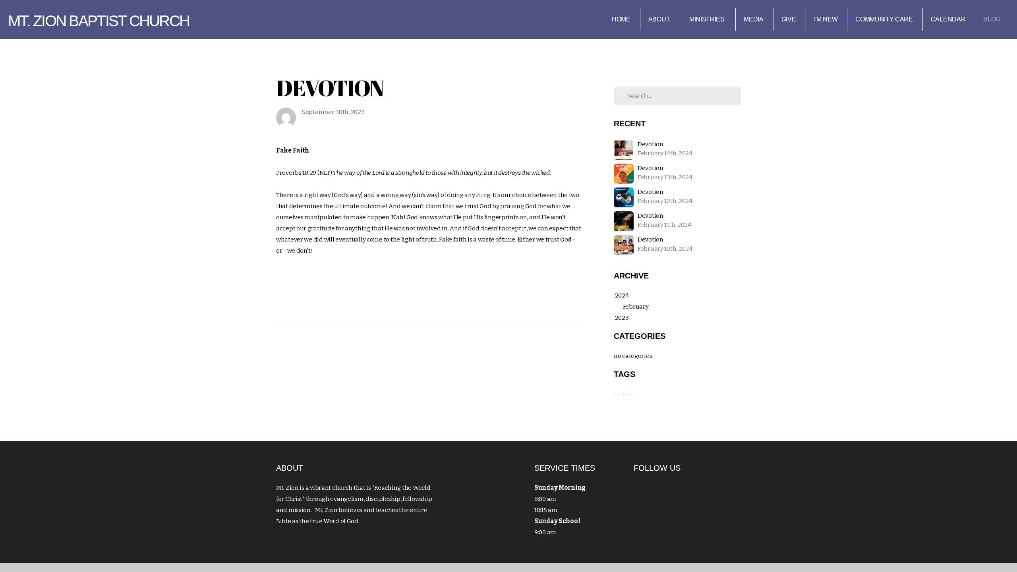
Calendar (948, 19)
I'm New (826, 19)
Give (788, 19)
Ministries (707, 19)
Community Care (884, 19)
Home (621, 19)
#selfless (623, 394)
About (659, 19)
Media (753, 19)
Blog (991, 19)
